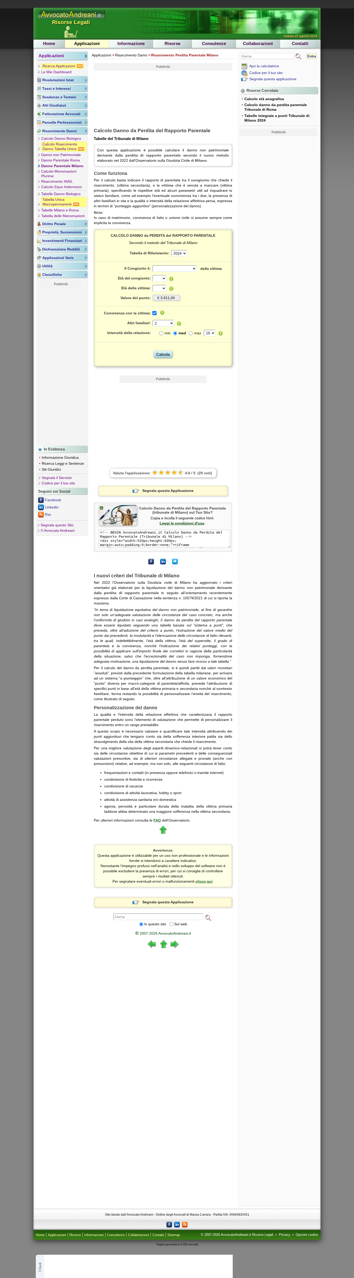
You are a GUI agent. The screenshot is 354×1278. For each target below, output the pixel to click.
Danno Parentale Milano (62, 166)
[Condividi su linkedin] (163, 561)
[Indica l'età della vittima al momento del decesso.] (171, 288)
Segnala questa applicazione (272, 79)
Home (49, 43)
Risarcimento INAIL (57, 181)
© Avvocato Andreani (58, 530)
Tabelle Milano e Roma (60, 210)
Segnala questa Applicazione (168, 491)
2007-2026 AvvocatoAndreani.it (163, 933)
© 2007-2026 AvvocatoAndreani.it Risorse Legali (237, 1235)
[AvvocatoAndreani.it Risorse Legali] (71, 19)
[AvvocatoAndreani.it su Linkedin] (177, 1224)
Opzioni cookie (307, 1235)
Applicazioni (87, 43)
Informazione (131, 43)
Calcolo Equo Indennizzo (61, 187)
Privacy (284, 1235)
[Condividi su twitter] (175, 561)
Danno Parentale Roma (60, 160)
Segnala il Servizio (57, 478)
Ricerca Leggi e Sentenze (63, 463)
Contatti (300, 43)
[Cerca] (208, 917)
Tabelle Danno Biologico (61, 194)
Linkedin (52, 507)
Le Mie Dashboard (56, 72)
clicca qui (204, 881)
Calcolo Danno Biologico (61, 138)
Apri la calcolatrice (264, 66)
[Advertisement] (61, 365)
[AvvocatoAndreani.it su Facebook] (169, 1224)
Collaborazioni (258, 43)
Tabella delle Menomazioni (63, 216)
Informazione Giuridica (60, 457)
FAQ (157, 820)
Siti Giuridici (51, 469)
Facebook (53, 500)
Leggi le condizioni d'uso (182, 523)
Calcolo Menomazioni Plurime (58, 173)
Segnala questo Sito (57, 525)
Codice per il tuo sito (58, 483)
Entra (311, 56)
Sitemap (173, 1235)
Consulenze (214, 43)
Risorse (172, 43)
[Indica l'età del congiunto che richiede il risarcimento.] (171, 278)
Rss (48, 514)
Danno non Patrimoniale (61, 155)
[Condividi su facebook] (151, 561)
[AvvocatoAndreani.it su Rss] (185, 1224)
